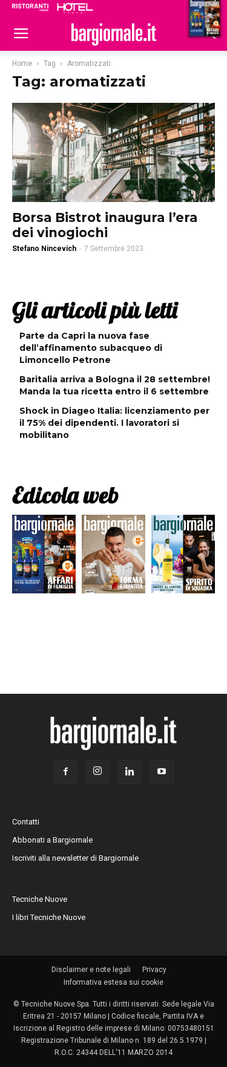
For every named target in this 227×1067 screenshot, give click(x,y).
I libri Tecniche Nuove (48, 917)
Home (22, 63)
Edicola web (65, 495)
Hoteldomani (75, 8)
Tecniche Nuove (39, 899)
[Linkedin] (129, 772)
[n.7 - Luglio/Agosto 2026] (44, 557)
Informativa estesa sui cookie (113, 982)
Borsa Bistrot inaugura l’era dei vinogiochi (104, 225)
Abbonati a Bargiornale (52, 839)
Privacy (154, 969)
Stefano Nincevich (44, 248)
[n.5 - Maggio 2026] (183, 557)
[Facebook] (65, 772)
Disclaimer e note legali (91, 969)
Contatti (25, 821)
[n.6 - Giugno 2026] (113, 557)
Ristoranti (30, 7)
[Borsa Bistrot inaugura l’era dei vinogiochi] (113, 152)
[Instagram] (97, 772)
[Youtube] (162, 772)
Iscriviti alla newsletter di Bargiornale (75, 858)
